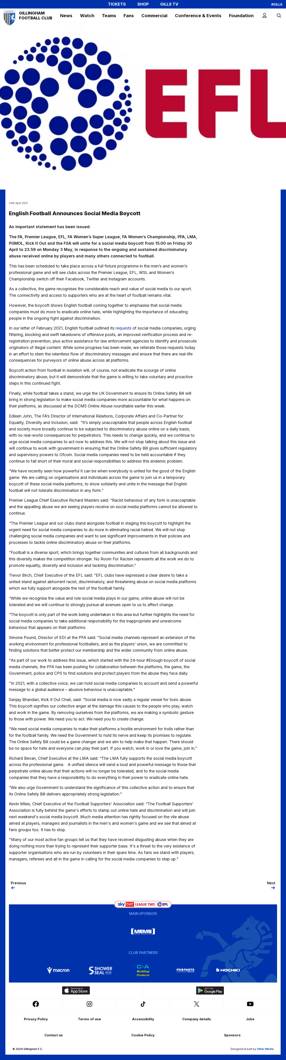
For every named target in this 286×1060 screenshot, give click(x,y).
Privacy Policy (36, 1019)
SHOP (143, 4)
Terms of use (89, 1019)
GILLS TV (169, 4)
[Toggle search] (279, 15)
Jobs (250, 1019)
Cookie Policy (143, 1035)
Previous (18, 883)
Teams (109, 15)
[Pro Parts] (185, 970)
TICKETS (117, 4)
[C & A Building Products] (143, 970)
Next (271, 883)
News (66, 15)
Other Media (265, 1049)
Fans (129, 15)
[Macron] (58, 970)
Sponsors (232, 1035)
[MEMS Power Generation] (143, 931)
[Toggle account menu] (264, 15)
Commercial (154, 15)
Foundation (241, 15)
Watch (87, 15)
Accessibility (143, 1019)
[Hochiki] (228, 970)
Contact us (53, 1035)
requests (123, 328)
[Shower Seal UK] (100, 970)
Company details (196, 1019)
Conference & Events (198, 15)
